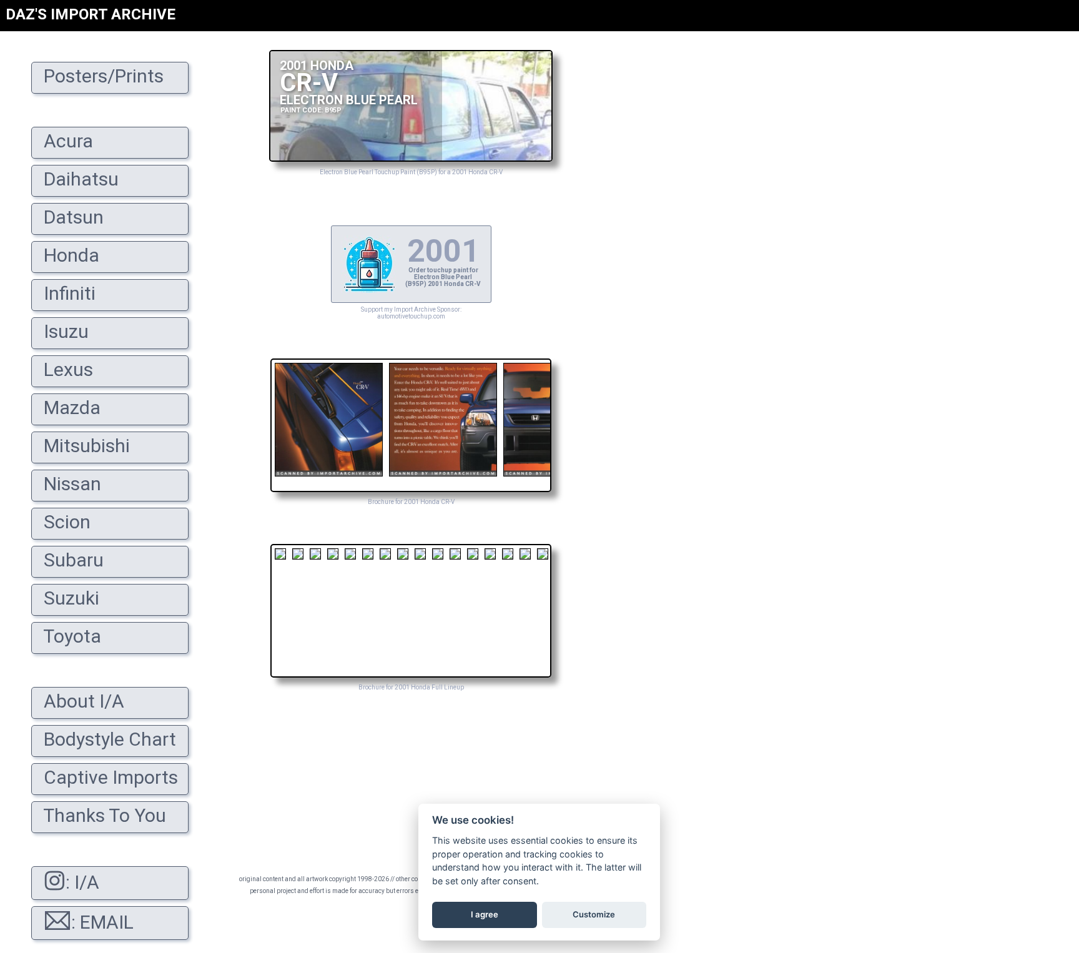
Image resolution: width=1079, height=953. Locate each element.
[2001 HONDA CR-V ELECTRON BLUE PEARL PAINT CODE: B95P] (411, 158)
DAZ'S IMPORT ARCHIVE (90, 14)
